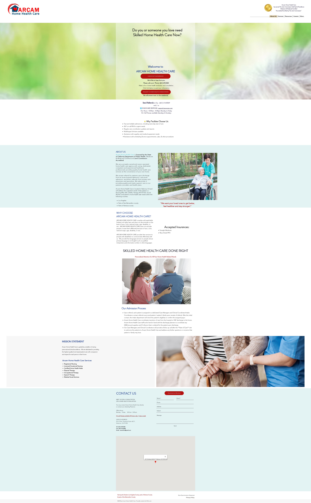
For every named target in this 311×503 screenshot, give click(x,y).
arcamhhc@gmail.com (125, 430)
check (149, 318)
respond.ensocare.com (165, 108)
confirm (169, 318)
